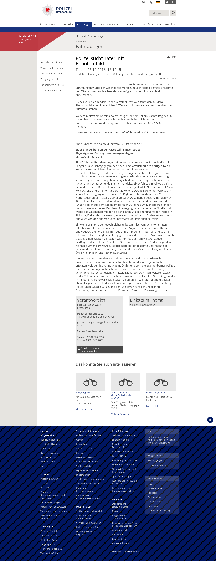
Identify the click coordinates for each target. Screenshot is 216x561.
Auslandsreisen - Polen (87, 483)
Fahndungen (84, 24)
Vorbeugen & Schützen (106, 24)
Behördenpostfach (121, 530)
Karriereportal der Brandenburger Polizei (123, 489)
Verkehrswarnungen (50, 502)
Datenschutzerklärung (159, 510)
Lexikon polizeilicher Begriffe (86, 533)
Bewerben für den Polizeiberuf (121, 445)
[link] (56, 15)
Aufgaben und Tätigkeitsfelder (119, 517)
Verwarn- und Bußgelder (88, 522)
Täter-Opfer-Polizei (50, 90)
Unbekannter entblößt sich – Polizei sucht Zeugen (123, 395)
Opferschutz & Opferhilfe (88, 435)
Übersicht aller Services (52, 439)
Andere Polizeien (120, 543)
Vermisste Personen (51, 68)
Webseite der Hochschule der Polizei (124, 482)
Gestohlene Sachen (51, 73)
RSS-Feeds (45, 487)
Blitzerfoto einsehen (50, 453)
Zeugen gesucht (49, 79)
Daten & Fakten (130, 24)
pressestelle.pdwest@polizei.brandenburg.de (100, 324)
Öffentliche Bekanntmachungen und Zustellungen (52, 495)
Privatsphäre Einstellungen (125, 551)
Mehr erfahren (84, 409)
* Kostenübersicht (157, 465)
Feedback (152, 492)
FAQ (42, 466)
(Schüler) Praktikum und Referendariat (124, 470)
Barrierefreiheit (155, 488)
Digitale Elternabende (87, 470)
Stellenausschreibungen (124, 435)
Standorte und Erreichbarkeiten (120, 505)
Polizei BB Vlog (119, 455)
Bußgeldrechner (48, 457)
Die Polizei (169, 24)
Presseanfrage (155, 497)
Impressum (153, 506)
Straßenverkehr (84, 466)
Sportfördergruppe (121, 476)
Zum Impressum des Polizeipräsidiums (92, 349)
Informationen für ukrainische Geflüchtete (88, 497)
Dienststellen (118, 511)
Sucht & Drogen (84, 448)
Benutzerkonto (47, 461)
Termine (44, 483)
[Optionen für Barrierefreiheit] (151, 2)
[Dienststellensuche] (144, 2)
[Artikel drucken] (168, 57)
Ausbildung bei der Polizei (125, 460)
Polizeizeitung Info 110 (87, 527)
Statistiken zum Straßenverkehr (84, 517)
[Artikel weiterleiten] (173, 57)
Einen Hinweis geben (143, 305)
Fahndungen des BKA (52, 85)
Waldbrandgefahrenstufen (53, 511)
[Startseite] (40, 24)
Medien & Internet (85, 457)
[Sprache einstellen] (158, 2)
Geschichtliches (120, 538)
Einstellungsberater (122, 439)
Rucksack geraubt (156, 392)
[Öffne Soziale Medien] (210, 420)
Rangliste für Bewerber (123, 451)
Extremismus (82, 444)
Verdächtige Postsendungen (90, 479)
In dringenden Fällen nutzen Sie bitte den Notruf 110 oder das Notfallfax (161, 440)
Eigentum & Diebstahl (87, 461)
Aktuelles (68, 24)
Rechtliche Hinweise (50, 444)
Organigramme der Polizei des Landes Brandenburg (125, 524)
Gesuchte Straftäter (51, 62)
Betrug (79, 453)
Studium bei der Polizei (123, 464)
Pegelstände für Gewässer (53, 506)
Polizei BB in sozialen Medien (50, 517)
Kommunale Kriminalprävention (85, 489)
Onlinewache (46, 448)
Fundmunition (83, 474)
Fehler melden (155, 501)
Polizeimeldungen (49, 478)
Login (150, 484)
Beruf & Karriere (152, 24)
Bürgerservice (52, 24)
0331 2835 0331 (155, 461)
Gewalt (79, 439)
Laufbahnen (118, 534)
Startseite (81, 35)
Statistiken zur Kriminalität (89, 511)
